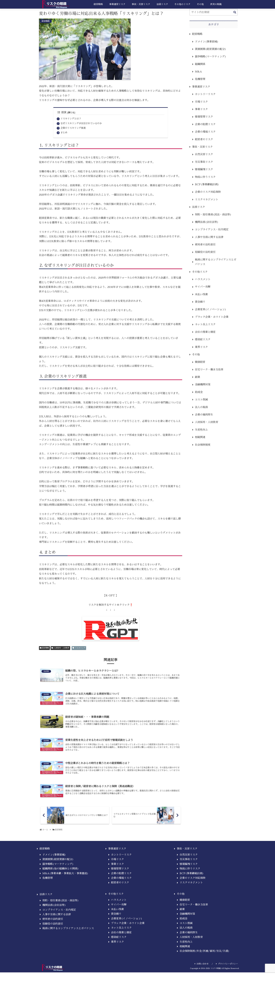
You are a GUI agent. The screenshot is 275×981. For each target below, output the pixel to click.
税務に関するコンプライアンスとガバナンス (215, 262)
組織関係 (200, 64)
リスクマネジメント (206, 199)
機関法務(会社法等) (206, 222)
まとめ (63, 132)
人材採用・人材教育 (61, 648)
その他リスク (200, 272)
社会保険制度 (202, 444)
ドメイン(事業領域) (206, 41)
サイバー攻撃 (202, 286)
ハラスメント (202, 279)
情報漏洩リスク (204, 169)
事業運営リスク (201, 86)
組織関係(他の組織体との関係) (60, 868)
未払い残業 (201, 294)
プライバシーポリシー (228, 964)
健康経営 (200, 362)
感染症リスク (202, 339)
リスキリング (80, 648)
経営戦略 (45, 648)
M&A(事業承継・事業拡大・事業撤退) (65, 873)
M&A (198, 71)
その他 (196, 354)
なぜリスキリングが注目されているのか (81, 123)
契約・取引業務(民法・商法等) (213, 214)
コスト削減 (201, 399)
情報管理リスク (204, 116)
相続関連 (200, 437)
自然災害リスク (204, 154)
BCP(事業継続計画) (207, 184)
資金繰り (200, 302)
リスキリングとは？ (70, 118)
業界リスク (201, 347)
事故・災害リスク (202, 147)
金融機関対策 (202, 384)
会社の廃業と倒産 (205, 332)
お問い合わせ (203, 964)
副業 (197, 377)
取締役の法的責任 (205, 252)
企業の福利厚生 (204, 414)
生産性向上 (201, 429)
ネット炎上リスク (205, 324)
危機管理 (200, 79)
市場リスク (201, 101)
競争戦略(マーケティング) (210, 56)
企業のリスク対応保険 (208, 192)
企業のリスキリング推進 (73, 128)
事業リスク (201, 109)
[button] (234, 12)
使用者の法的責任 (205, 244)
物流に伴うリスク (205, 177)
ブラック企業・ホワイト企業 (211, 317)
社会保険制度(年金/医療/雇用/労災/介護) (204, 951)
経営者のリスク (204, 139)
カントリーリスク (205, 94)
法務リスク (198, 207)
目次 (63, 112)
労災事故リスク (204, 162)
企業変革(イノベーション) (210, 309)
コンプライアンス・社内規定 (211, 229)
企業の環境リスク (205, 131)
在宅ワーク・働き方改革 (209, 369)
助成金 (199, 392)
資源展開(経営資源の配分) (210, 49)
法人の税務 (201, 407)
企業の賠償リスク (205, 124)
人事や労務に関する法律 (209, 237)
